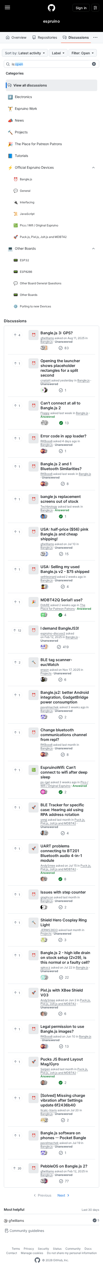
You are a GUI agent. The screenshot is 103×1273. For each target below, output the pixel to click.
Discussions (79, 37)
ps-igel (45, 782)
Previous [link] (44, 1195)
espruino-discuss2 (52, 633)
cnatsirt (45, 380)
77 (66, 1181)
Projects (46, 673)
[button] (95, 37)
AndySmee (47, 865)
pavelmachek (49, 707)
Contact (11, 1253)
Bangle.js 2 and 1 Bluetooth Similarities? (61, 466)
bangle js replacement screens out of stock (60, 499)
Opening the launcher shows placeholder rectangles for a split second (60, 368)
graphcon (46, 897)
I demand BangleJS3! (59, 628)
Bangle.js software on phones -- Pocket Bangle (63, 1135)
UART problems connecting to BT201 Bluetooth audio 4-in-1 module (61, 853)
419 (65, 647)
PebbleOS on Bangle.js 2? (63, 1166)
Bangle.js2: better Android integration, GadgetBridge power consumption (64, 697)
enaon (44, 669)
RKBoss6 (46, 441)
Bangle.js (46, 341)
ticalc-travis (48, 1110)
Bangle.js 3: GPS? (56, 332)
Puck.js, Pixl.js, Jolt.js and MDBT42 (62, 821)
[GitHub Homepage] (37, 1260)
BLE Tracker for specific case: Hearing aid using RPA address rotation (62, 809)
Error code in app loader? (63, 436)
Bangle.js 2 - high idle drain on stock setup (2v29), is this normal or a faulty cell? (65, 957)
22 (66, 977)
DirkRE (45, 605)
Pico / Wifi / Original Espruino (64, 784)
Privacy (29, 1248)
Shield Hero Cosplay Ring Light (63, 922)
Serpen (45, 1069)
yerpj (43, 819)
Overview (18, 37)
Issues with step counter (63, 892)
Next (61, 1195)
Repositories (47, 37)
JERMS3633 (49, 930)
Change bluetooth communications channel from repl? (63, 734)
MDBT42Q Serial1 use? (61, 599)
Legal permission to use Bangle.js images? (62, 1029)
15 (66, 554)
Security (43, 1248)
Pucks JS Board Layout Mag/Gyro (61, 1061)
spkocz (45, 967)
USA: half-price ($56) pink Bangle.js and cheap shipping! (64, 534)
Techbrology (48, 506)
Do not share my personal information (72, 1253)
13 (66, 423)
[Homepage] (51, 8)
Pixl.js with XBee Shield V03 (61, 992)
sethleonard (48, 576)
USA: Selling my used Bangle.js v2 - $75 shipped (64, 569)
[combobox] (50, 64)
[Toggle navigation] (7, 7)
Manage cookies (32, 1253)
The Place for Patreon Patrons (62, 606)
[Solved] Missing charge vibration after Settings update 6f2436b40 (62, 1100)
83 (66, 348)
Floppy (45, 413)
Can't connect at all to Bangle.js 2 (60, 405)
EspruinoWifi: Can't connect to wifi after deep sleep (63, 772)
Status (57, 1248)
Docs (88, 1248)
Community (73, 1248)
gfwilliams (16, 1220)
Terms (16, 1248)
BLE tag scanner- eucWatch (56, 662)
